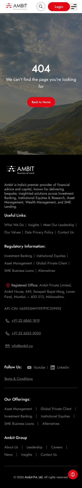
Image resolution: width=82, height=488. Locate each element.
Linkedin (63, 367)
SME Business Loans (19, 270)
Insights (33, 224)
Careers (56, 447)
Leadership (34, 447)
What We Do (14, 224)
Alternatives (46, 270)
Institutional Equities (51, 255)
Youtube (39, 367)
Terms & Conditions (18, 378)
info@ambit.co (22, 345)
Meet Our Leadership (58, 224)
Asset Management (18, 263)
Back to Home (41, 102)
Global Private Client (51, 263)
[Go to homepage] (16, 6)
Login (59, 6)
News (8, 454)
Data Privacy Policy (39, 232)
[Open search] (41, 6)
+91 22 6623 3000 (26, 333)
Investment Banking (18, 255)
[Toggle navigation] (74, 7)
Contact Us (66, 232)
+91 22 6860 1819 (26, 320)
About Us (11, 447)
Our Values (12, 232)
